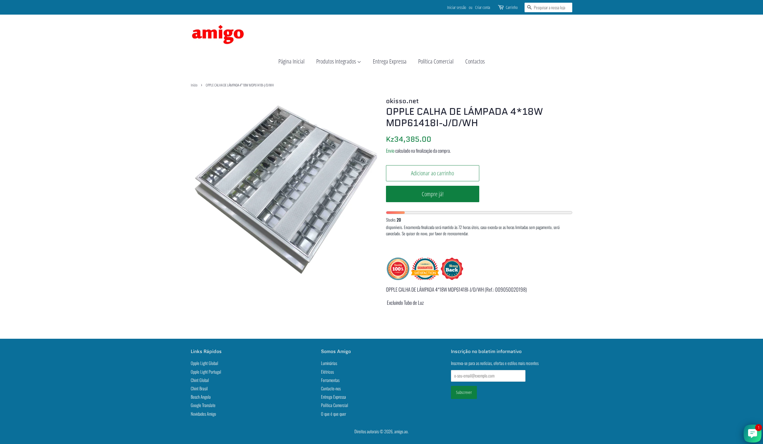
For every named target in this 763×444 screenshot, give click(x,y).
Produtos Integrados (336, 61)
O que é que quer (333, 414)
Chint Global (200, 380)
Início (194, 85)
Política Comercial (436, 61)
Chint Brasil (199, 388)
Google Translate (203, 405)
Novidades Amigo (203, 414)
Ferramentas (330, 380)
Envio (390, 150)
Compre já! (432, 194)
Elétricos (327, 372)
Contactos (475, 61)
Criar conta (482, 7)
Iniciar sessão (456, 7)
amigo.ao (401, 431)
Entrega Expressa (390, 61)
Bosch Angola (201, 397)
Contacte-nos (331, 388)
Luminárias (329, 363)
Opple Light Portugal (206, 372)
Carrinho (512, 7)
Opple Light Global (204, 363)
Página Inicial (291, 61)
